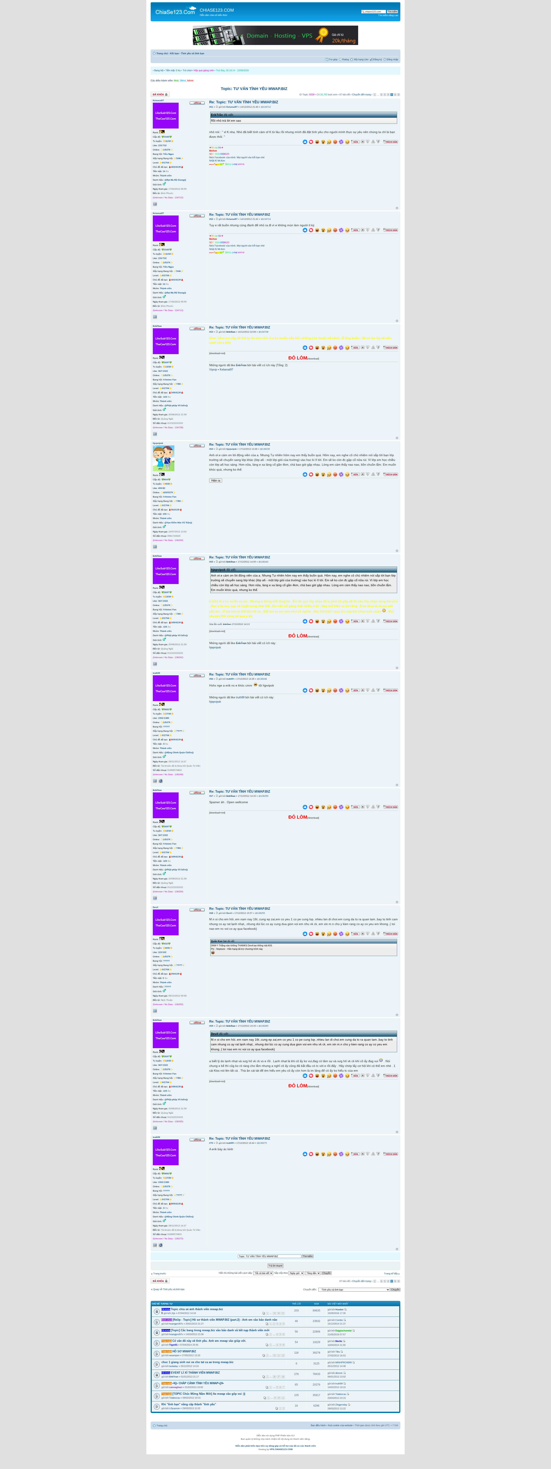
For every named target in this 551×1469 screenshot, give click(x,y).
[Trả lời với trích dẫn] (390, 141)
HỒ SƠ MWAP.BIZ (184, 1351)
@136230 (265, 449)
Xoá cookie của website (340, 1425)
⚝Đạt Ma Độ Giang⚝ (175, 180)
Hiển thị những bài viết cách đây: (236, 1273)
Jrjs (173, 1313)
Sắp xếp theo (281, 1273)
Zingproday (341, 1404)
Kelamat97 (232, 107)
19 (274, 1313)
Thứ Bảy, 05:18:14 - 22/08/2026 (232, 70)
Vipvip (213, 369)
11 (279, 1355)
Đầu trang (397, 208)
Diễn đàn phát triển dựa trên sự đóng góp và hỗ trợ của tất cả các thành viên (275, 1446)
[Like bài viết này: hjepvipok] (305, 475)
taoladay (173, 1366)
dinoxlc (339, 1373)
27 (279, 1377)
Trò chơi (187, 70)
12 (283, 1355)
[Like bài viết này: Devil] (305, 934)
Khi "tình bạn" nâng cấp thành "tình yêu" (188, 1404)
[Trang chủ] (176, 10)
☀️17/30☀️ (168, 714)
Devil (229, 913)
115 (160, 952)
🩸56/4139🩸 (175, 509)
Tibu (337, 1351)
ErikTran (230, 332)
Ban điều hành (318, 1425)
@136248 (262, 679)
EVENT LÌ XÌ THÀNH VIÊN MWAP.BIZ (195, 1372)
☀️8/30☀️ (167, 948)
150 (165, 514)
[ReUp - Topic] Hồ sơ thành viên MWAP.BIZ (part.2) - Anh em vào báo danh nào (225, 1319)
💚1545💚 (166, 137)
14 (164, 171)
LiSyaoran (174, 1408)
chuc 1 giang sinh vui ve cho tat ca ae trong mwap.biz (197, 1362)
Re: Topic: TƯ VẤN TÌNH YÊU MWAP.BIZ (243, 102)
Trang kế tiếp (391, 1273)
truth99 (230, 679)
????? (166, 726)
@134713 (266, 219)
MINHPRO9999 (343, 1362)
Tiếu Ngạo (168, 154)
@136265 (263, 1026)
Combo (339, 1320)
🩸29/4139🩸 (175, 974)
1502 (160, 718)
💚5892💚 (166, 709)
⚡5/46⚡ (178, 158)
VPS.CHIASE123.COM (281, 1449)
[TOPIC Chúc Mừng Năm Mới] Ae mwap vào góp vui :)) (208, 1393)
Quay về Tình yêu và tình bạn (168, 1289)
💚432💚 (165, 943)
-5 (164, 744)
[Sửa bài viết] (355, 141)
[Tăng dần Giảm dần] (313, 1273)
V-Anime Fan (169, 379)
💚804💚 (165, 479)
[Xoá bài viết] (363, 141)
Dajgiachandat (343, 1330)
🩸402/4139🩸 (176, 167)
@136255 (260, 913)
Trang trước (159, 1273)
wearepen (174, 1355)
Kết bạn (174, 53)
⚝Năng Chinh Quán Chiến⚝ (179, 752)
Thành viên (166, 175)
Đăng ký (377, 59)
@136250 (263, 796)
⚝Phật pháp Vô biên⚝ (176, 405)
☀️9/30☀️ (167, 484)
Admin (190, 80)
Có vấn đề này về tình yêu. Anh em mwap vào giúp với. (209, 1340)
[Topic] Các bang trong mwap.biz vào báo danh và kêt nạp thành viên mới (220, 1330)
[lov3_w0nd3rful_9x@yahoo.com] (155, 547)
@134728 (263, 332)
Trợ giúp (333, 59)
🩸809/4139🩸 (176, 739)
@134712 (266, 107)
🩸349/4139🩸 (176, 392)
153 (160, 145)
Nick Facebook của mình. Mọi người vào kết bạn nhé (237, 157)
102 (164, 952)
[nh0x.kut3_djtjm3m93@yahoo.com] (155, 434)
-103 (165, 397)
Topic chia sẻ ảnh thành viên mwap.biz (197, 1309)
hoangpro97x (176, 1323)
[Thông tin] (378, 141)
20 (279, 1313)
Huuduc (339, 1309)
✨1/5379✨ (167, 150)
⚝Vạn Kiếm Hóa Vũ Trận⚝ (178, 522)
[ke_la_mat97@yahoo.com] (155, 204)
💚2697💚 (166, 362)
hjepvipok (231, 449)
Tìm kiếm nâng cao (388, 15)
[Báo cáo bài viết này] (367, 141)
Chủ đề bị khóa (158, 93)
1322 (165, 371)
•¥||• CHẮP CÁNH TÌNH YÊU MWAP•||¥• (198, 1383)
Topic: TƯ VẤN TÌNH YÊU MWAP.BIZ (254, 89)
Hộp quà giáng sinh (204, 70)
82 (164, 488)
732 (165, 145)
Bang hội (158, 70)
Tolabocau (174, 1397)
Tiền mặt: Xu (173, 70)
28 (283, 1377)
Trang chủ (162, 53)
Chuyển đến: (310, 1289)
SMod (183, 80)
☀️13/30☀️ (168, 367)
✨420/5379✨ (168, 492)
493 (160, 488)
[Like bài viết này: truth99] (305, 691)
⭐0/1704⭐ (165, 162)
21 (283, 1313)
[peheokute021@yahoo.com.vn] (155, 781)
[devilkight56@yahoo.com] (155, 1011)
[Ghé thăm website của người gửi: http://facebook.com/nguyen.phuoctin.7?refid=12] (160, 781)
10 (274, 1355)
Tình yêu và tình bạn (192, 53)
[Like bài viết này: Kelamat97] (305, 142)
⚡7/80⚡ (178, 384)
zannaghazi (175, 1387)
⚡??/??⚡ (179, 731)
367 (160, 371)
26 (274, 1377)
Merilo (338, 1341)
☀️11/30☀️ (168, 141)
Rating (345, 59)
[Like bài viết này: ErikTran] (305, 348)
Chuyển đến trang (361, 94)
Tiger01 (173, 1344)
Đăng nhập (392, 59)
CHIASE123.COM (217, 10)
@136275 (262, 1143)
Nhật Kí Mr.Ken (217, 160)
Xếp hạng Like (361, 59)
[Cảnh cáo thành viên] (373, 141)
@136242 (263, 562)
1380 (166, 718)
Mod (176, 80)
